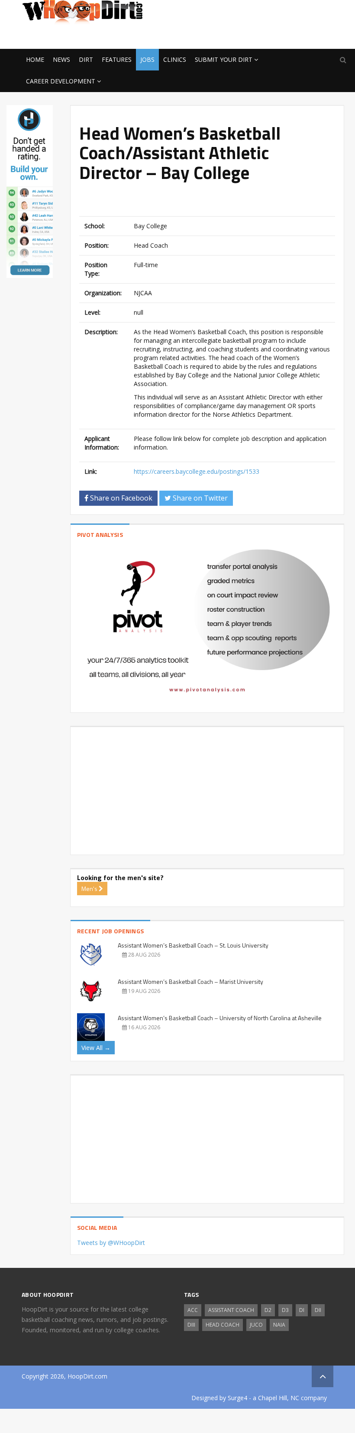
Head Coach (222, 1324)
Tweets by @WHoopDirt (111, 1242)
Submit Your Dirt (223, 59)
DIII (191, 1324)
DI (301, 1310)
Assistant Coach (231, 1310)
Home (35, 59)
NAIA (279, 1324)
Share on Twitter (199, 498)
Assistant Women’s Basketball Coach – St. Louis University (193, 945)
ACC (192, 1310)
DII (318, 1310)
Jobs (147, 59)
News (61, 59)
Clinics (174, 59)
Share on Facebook (120, 498)
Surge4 (237, 1398)
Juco (256, 1324)
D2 (268, 1310)
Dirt (86, 59)
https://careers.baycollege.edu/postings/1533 (196, 471)
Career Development (60, 81)
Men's (90, 888)
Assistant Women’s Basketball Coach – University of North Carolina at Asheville (220, 1017)
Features (117, 59)
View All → (95, 1048)
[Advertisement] (264, 35)
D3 (285, 1310)
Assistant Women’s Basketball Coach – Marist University (190, 981)
